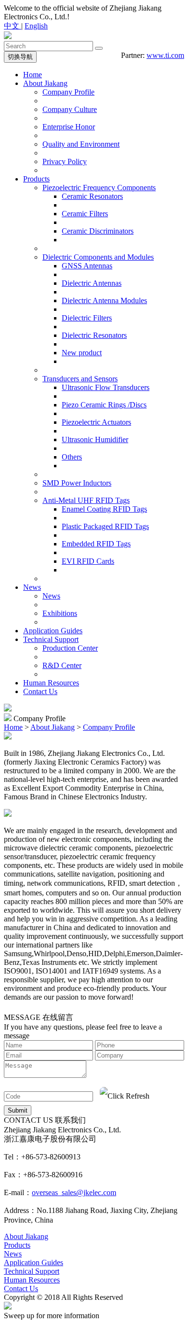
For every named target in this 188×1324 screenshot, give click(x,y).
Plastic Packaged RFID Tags (105, 526)
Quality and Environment (81, 144)
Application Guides (52, 631)
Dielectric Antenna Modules (104, 300)
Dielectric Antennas (91, 283)
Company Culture (69, 109)
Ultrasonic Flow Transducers (105, 387)
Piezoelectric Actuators (96, 422)
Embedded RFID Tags (96, 544)
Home (32, 74)
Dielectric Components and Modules (98, 257)
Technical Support (51, 639)
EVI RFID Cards (88, 561)
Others (72, 457)
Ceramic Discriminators (98, 231)
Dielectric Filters (87, 318)
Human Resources (51, 683)
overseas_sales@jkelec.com (74, 1192)
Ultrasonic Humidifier (95, 439)
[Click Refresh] (124, 1096)
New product (82, 352)
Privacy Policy (64, 161)
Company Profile (68, 92)
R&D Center (61, 665)
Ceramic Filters (85, 213)
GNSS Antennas (87, 266)
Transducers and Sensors (80, 379)
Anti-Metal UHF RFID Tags (86, 500)
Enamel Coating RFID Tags (104, 509)
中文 (12, 26)
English (36, 26)
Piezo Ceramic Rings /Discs (104, 405)
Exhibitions (59, 613)
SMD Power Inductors (76, 483)
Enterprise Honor (68, 127)
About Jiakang (45, 83)
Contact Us (40, 691)
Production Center (70, 648)
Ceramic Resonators (92, 196)
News (32, 587)
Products (36, 179)
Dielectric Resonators (94, 335)
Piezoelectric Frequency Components (99, 187)
